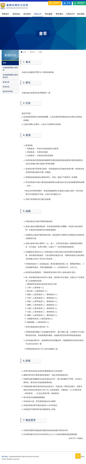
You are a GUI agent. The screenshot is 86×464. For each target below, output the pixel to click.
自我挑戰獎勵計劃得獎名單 (10, 76)
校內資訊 (27, 14)
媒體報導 (56, 3)
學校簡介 (5, 14)
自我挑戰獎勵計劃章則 (10, 69)
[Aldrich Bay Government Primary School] (14, 9)
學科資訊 (59, 14)
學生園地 (48, 14)
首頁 (24, 52)
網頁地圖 (5, 456)
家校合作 (38, 14)
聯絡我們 (80, 3)
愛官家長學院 (8, 91)
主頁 (68, 3)
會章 (4, 63)
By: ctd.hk (81, 456)
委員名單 (6, 82)
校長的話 (16, 14)
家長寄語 (6, 87)
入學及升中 (70, 14)
